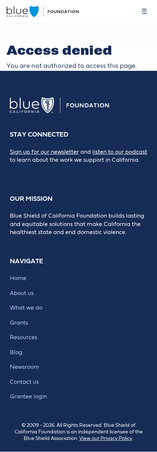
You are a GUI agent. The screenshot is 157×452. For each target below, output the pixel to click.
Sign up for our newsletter (44, 152)
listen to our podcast (119, 152)
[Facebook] (31, 172)
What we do (26, 308)
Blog (16, 352)
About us (22, 293)
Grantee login (28, 396)
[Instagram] (64, 172)
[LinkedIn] (48, 172)
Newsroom (24, 367)
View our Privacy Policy (105, 438)
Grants (19, 323)
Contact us (24, 382)
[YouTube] (80, 172)
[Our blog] (15, 172)
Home (18, 278)
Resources (23, 337)
